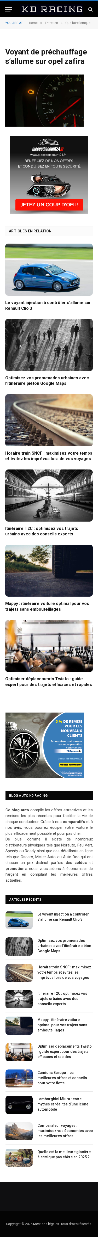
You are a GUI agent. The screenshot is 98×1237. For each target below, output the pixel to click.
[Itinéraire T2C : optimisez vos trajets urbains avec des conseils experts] (49, 495)
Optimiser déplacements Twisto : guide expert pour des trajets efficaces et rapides (64, 1051)
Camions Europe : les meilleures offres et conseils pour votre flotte (62, 1078)
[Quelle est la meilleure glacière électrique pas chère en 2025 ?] (19, 1158)
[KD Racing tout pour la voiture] (51, 9)
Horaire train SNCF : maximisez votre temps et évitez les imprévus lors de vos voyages (64, 972)
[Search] (90, 9)
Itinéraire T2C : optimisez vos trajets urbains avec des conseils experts (62, 998)
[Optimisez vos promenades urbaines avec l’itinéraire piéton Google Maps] (49, 345)
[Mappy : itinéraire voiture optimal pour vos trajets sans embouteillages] (49, 571)
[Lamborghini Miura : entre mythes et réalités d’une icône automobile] (19, 1105)
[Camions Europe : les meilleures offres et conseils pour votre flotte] (19, 1078)
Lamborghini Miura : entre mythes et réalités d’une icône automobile (62, 1104)
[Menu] (8, 9)
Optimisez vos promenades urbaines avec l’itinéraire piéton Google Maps (64, 945)
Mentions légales (46, 1224)
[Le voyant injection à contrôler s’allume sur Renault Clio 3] (49, 269)
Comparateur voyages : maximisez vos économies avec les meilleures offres (65, 1130)
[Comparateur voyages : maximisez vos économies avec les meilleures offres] (19, 1131)
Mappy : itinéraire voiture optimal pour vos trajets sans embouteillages (62, 1025)
